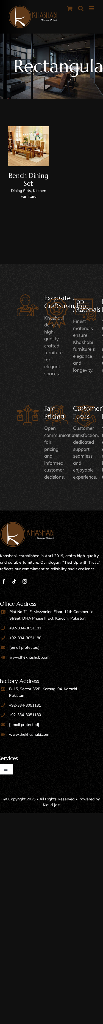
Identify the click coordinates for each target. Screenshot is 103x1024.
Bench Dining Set (28, 180)
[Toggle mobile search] (80, 8)
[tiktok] (14, 581)
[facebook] (4, 581)
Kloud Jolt (51, 804)
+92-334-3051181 (25, 628)
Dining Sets (21, 190)
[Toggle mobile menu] (92, 8)
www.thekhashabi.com (29, 657)
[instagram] (25, 581)
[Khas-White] (27, 524)
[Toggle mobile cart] (70, 8)
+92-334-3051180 (25, 637)
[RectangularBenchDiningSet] (28, 146)
